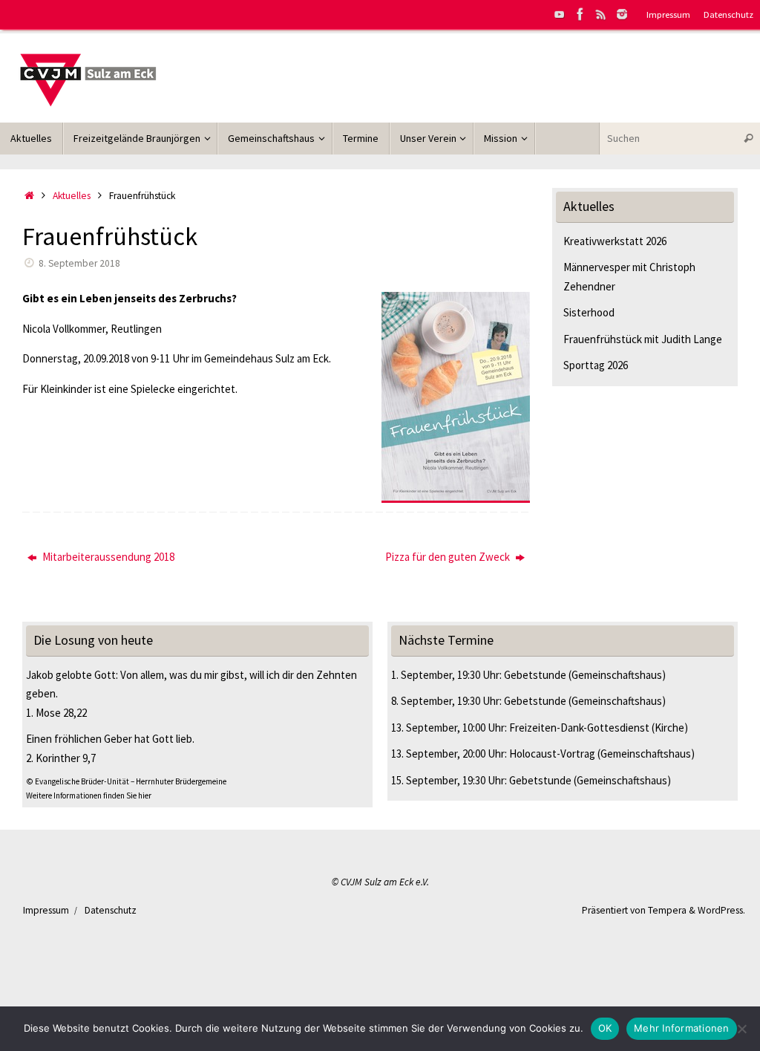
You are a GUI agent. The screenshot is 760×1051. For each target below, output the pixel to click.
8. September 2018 (79, 263)
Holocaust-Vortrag (552, 753)
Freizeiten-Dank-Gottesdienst (579, 727)
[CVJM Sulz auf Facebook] (580, 14)
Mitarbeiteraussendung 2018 (107, 557)
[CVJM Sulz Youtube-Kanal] (559, 14)
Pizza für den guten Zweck (448, 557)
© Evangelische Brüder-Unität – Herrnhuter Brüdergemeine (126, 781)
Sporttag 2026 (595, 365)
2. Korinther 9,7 (61, 758)
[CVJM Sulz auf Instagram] (622, 14)
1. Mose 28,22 (56, 713)
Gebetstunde (535, 675)
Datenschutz (728, 14)
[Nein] (741, 1028)
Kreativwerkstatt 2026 (614, 241)
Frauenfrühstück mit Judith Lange (642, 339)
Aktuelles (72, 195)
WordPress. (721, 910)
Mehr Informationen (682, 1028)
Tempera (667, 910)
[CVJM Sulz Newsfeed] (601, 14)
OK (605, 1028)
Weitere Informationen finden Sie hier (88, 795)
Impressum (668, 14)
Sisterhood (589, 312)
